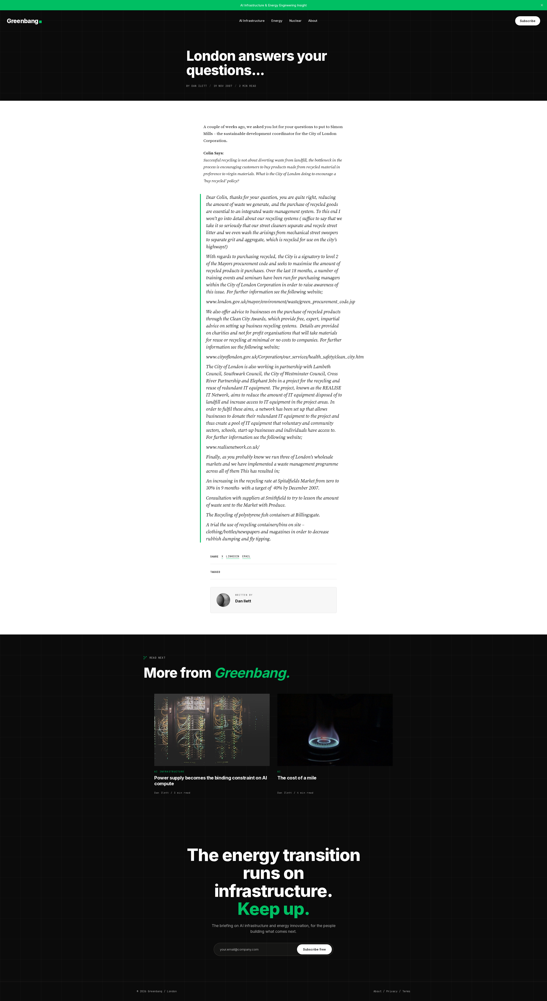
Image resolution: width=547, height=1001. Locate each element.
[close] (541, 5)
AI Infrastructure (252, 21)
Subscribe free (314, 949)
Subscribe (527, 21)
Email (246, 556)
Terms (406, 991)
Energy (276, 21)
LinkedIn (232, 556)
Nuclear (295, 21)
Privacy (391, 991)
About (312, 21)
